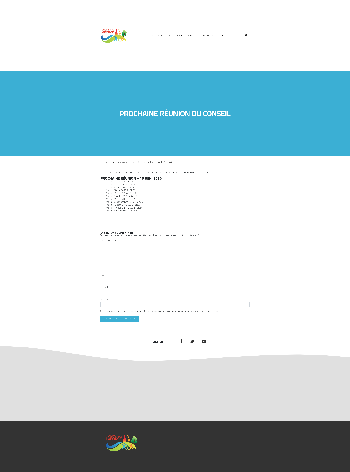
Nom (104, 275)
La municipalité (158, 35)
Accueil (104, 162)
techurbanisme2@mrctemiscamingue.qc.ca (164, 400)
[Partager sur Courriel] (204, 341)
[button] (246, 35)
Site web (105, 299)
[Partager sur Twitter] (192, 341)
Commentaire (109, 240)
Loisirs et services (186, 35)
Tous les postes (175, 413)
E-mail (104, 287)
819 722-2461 (156, 452)
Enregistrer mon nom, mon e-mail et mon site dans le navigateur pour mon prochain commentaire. (160, 311)
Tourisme (209, 35)
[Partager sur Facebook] (181, 341)
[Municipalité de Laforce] (113, 35)
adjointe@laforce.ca (160, 459)
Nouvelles (123, 162)
